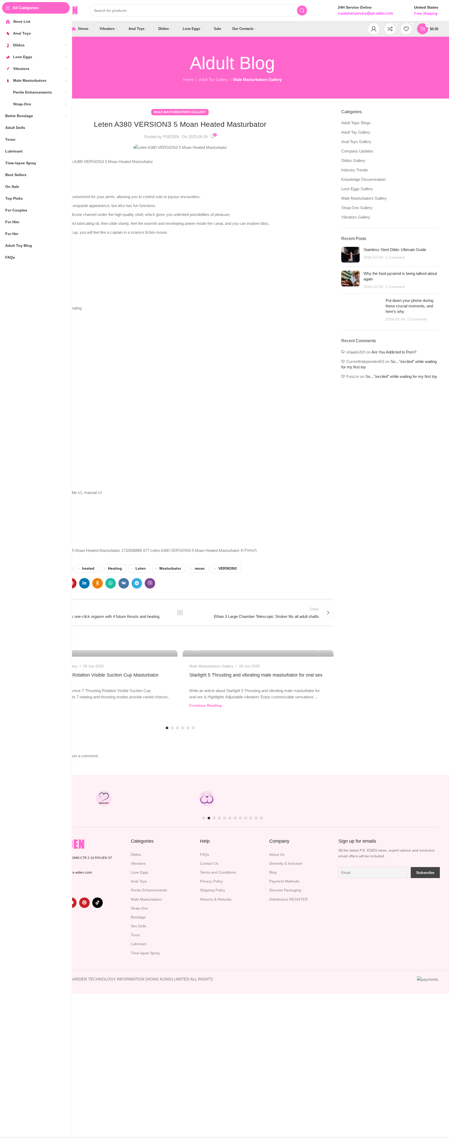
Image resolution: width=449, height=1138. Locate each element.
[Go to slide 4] (182, 728)
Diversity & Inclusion (285, 863)
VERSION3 (227, 568)
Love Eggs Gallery (357, 189)
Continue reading (205, 705)
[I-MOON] (361, 798)
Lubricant (138, 944)
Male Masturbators (146, 899)
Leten (141, 568)
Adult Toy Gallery (213, 79)
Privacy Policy (211, 881)
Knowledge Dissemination (363, 179)
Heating (115, 568)
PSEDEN (171, 136)
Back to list (180, 612)
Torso (135, 935)
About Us (276, 854)
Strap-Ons (139, 908)
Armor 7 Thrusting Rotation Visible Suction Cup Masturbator (96, 675)
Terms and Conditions (218, 872)
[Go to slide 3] (177, 728)
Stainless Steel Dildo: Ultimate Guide (395, 249)
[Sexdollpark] (103, 798)
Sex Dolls (138, 926)
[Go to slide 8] (240, 818)
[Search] (302, 10)
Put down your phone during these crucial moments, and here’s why (409, 306)
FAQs (204, 854)
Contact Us (209, 863)
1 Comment (395, 257)
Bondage (138, 917)
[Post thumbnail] (350, 255)
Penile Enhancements (149, 890)
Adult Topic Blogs (356, 123)
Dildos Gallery (353, 160)
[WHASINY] (258, 798)
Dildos (136, 854)
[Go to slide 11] (256, 818)
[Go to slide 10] (251, 818)
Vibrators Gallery (355, 217)
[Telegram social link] (137, 583)
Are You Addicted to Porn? (393, 352)
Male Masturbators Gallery (257, 79)
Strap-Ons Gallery (356, 207)
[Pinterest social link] (84, 902)
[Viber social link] (150, 583)
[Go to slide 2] (172, 728)
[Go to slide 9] (245, 818)
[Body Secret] (206, 798)
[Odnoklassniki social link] (97, 583)
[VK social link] (123, 583)
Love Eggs (139, 872)
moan (200, 568)
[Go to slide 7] (235, 818)
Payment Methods (284, 881)
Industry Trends (354, 170)
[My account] (374, 29)
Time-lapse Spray (145, 953)
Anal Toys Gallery (356, 141)
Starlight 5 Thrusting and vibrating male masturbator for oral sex (255, 675)
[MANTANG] (309, 798)
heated (88, 568)
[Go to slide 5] (188, 728)
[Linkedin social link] (84, 583)
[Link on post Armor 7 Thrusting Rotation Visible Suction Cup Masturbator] (102, 653)
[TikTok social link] (97, 902)
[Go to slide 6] (193, 728)
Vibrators (138, 863)
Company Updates (357, 151)
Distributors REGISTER (288, 899)
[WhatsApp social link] (110, 583)
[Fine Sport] (155, 798)
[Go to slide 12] (261, 818)
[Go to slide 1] (167, 728)
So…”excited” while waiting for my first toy (401, 376)
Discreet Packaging (285, 890)
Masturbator (170, 568)
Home (188, 79)
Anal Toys (139, 881)
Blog (273, 872)
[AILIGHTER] (412, 798)
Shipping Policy (212, 890)
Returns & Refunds (215, 899)
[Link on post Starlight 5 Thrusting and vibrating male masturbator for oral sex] (258, 653)
